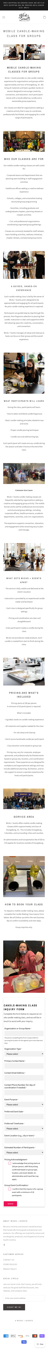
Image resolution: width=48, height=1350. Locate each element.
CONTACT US (8, 1259)
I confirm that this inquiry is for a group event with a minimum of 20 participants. (27, 1192)
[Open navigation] (3, 17)
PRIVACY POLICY (10, 1269)
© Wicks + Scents (24, 1321)
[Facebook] (4, 1245)
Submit (10, 1203)
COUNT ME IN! (14, 1307)
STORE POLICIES (10, 1264)
